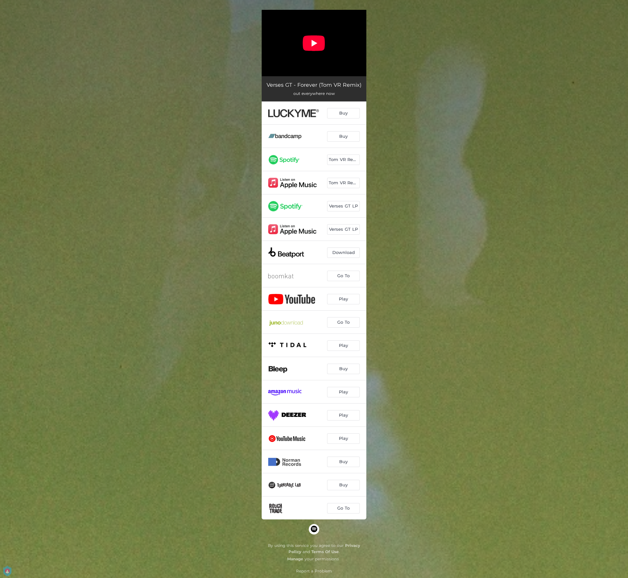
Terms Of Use (325, 551)
